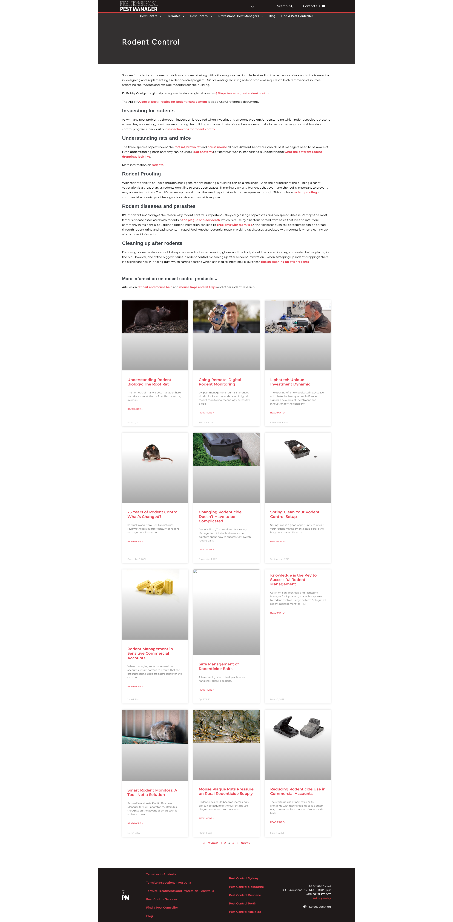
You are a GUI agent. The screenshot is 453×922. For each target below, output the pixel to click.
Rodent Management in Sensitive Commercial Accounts (150, 653)
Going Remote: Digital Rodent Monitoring (220, 382)
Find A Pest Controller (297, 16)
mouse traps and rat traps (198, 287)
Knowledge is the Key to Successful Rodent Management (293, 579)
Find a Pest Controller (162, 907)
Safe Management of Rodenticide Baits (219, 666)
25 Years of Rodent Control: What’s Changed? (153, 514)
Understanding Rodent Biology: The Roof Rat (149, 382)
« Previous (210, 843)
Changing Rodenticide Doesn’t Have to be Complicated (220, 516)
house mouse (217, 147)
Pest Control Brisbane (245, 895)
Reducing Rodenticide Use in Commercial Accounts (297, 791)
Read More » (135, 409)
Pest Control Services (161, 899)
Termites (173, 16)
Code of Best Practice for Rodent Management (173, 101)
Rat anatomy (203, 152)
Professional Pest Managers (238, 16)
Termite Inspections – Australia (168, 882)
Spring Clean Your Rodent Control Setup (295, 514)
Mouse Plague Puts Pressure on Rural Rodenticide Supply (226, 791)
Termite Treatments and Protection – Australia (180, 891)
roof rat (179, 147)
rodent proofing (305, 192)
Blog (272, 16)
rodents (157, 165)
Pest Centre (148, 16)
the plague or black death (201, 220)
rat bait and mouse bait (155, 287)
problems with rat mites (234, 224)
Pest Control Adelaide (245, 912)
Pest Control (199, 16)
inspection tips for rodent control (191, 129)
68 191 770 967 (322, 894)
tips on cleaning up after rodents (285, 261)
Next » (245, 843)
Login (252, 6)
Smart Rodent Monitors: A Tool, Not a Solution (152, 792)
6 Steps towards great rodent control (242, 93)
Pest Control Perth (242, 903)
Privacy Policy (322, 898)
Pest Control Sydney (244, 878)
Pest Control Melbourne (246, 887)
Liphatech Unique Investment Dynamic (290, 382)
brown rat (193, 147)
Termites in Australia (161, 874)
